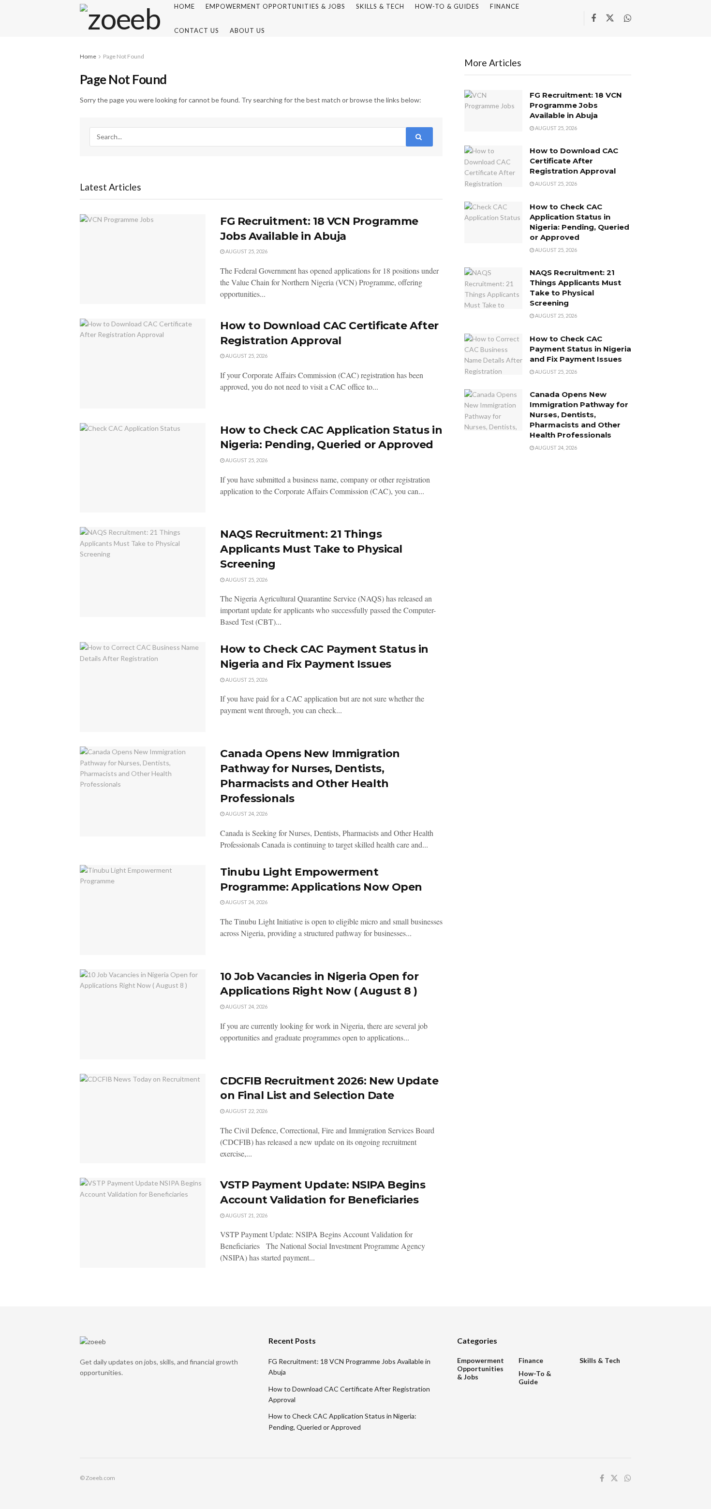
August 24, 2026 (245, 813)
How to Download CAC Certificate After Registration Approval (574, 161)
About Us (247, 30)
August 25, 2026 (245, 251)
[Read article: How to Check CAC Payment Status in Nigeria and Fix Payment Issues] (143, 687)
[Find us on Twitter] (610, 18)
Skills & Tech (599, 1360)
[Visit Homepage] (120, 18)
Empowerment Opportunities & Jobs (480, 1368)
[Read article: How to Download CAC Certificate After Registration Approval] (143, 364)
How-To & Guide (534, 1377)
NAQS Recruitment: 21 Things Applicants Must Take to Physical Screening (311, 549)
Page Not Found (123, 56)
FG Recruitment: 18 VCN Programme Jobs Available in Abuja (576, 105)
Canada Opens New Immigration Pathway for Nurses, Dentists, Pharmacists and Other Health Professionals (579, 415)
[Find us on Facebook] (593, 18)
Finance (530, 1360)
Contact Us (196, 30)
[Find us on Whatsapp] (627, 18)
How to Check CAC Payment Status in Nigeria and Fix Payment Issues (580, 349)
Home (88, 56)
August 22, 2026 (245, 1111)
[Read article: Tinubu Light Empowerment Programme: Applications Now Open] (143, 910)
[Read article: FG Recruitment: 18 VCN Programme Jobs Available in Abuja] (143, 259)
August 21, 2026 (245, 1215)
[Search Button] (419, 137)
